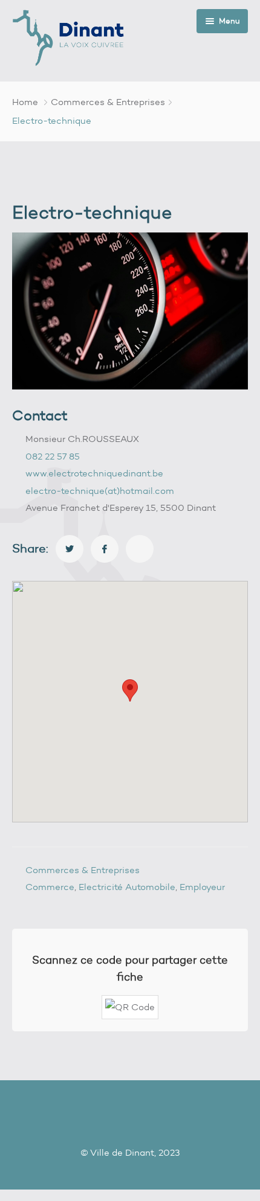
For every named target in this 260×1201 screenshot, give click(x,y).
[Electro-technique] (69, 549)
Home (25, 102)
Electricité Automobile (127, 887)
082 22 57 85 (52, 456)
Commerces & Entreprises (108, 102)
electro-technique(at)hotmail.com (99, 490)
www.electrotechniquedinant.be (94, 473)
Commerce (49, 887)
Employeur (202, 887)
